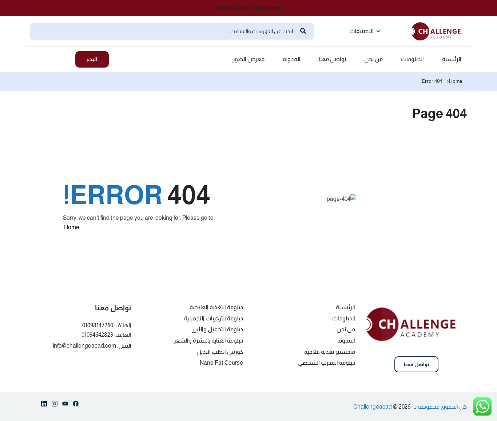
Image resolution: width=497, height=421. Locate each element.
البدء (92, 59)
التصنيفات (361, 31)
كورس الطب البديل (219, 352)
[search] (303, 31)
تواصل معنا (332, 59)
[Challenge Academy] (439, 31)
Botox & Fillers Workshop (248, 8)
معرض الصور (248, 59)
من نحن (373, 59)
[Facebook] (76, 405)
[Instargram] (54, 405)
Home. (71, 227)
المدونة (292, 59)
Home (455, 81)
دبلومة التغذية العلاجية (216, 307)
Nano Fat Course (221, 363)
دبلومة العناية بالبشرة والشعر (208, 340)
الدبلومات (412, 59)
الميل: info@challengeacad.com (92, 346)
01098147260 (97, 325)
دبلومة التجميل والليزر (217, 329)
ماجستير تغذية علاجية (329, 352)
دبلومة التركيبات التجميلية (213, 318)
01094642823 (97, 335)
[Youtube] (65, 405)
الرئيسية (451, 59)
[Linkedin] (44, 405)
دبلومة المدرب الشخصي (326, 363)
